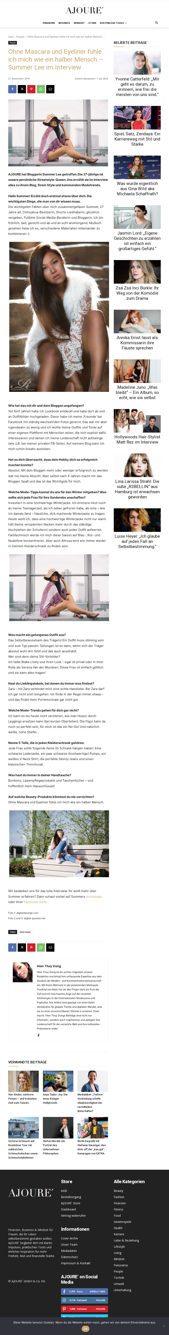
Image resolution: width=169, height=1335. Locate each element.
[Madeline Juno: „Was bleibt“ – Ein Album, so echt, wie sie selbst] (137, 371)
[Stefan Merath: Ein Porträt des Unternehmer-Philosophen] (58, 1127)
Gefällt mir (97, 1291)
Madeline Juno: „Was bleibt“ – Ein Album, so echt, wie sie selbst (137, 392)
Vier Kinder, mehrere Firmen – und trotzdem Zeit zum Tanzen (22, 1098)
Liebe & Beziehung (126, 1240)
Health (118, 1228)
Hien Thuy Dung (49, 966)
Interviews (25, 931)
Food (117, 1215)
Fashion (119, 1197)
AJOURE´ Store (70, 1203)
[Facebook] (12, 89)
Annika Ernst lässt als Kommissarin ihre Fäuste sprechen (137, 342)
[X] (22, 89)
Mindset (119, 1259)
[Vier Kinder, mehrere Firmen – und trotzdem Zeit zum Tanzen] (23, 1081)
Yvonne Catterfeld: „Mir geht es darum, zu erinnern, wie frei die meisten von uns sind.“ (137, 87)
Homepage (94, 896)
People (20, 36)
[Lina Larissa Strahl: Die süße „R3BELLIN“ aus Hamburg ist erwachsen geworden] (137, 465)
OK (86, 1328)
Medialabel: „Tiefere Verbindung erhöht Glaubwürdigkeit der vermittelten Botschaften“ (90, 1103)
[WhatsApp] (41, 89)
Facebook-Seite (35, 902)
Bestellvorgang (71, 1197)
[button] (157, 23)
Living (117, 1253)
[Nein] (164, 1326)
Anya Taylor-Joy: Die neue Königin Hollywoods (55, 1098)
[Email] (50, 89)
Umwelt (119, 1284)
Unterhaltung (122, 1290)
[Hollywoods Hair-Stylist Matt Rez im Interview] (137, 421)
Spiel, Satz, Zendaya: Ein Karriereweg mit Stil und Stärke (137, 139)
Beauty (118, 1191)
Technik (119, 1278)
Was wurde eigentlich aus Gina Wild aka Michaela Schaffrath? (137, 188)
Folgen (100, 1300)
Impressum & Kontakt (75, 1263)
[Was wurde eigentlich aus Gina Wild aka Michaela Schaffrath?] (137, 167)
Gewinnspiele (122, 1222)
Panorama (121, 1265)
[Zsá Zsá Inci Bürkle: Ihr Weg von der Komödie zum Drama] (137, 272)
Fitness (118, 1209)
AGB (64, 1191)
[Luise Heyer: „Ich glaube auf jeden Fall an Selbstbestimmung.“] (137, 520)
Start (11, 36)
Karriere (119, 1234)
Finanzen (120, 1203)
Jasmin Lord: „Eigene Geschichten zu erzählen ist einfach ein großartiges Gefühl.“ (137, 241)
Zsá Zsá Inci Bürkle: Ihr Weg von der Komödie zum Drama (137, 293)
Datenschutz (69, 1257)
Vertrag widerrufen (73, 1215)
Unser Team (69, 1244)
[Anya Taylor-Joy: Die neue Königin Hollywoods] (58, 1081)
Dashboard (68, 1209)
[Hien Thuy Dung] (23, 1000)
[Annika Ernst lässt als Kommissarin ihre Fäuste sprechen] (137, 321)
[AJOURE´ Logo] (84, 10)
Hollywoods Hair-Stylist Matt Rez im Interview (137, 439)
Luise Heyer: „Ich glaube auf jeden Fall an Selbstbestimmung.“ (137, 541)
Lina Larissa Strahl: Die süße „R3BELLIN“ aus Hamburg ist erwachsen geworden (137, 489)
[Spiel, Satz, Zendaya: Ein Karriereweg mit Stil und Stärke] (137, 118)
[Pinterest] (31, 89)
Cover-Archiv (69, 1238)
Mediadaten (69, 1251)
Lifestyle (119, 1247)
